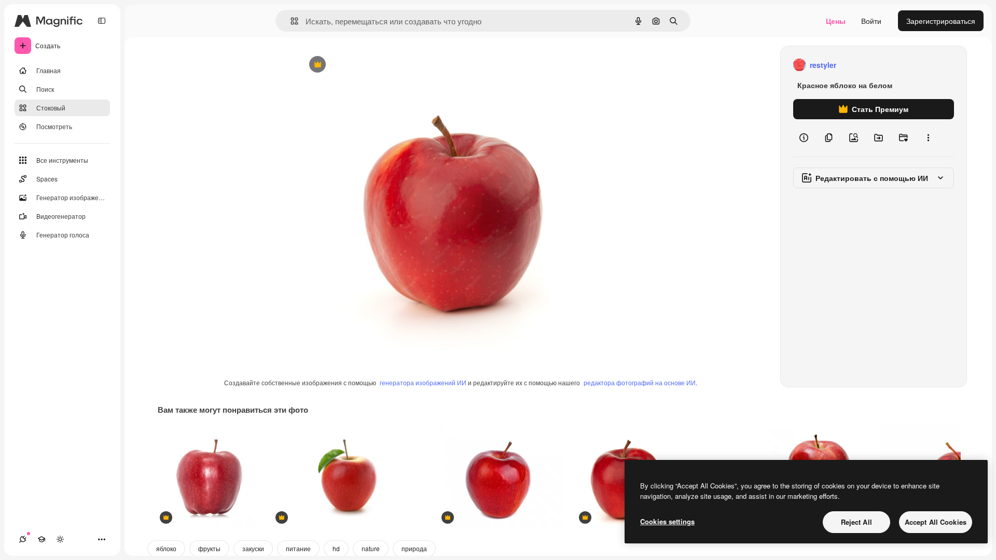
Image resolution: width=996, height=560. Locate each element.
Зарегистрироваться (940, 21)
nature (371, 548)
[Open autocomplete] (290, 21)
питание (298, 548)
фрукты (209, 548)
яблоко (166, 548)
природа (414, 548)
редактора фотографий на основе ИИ (640, 382)
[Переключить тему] (60, 539)
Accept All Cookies (935, 522)
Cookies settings (667, 521)
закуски (253, 548)
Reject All (856, 522)
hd (336, 548)
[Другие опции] (928, 138)
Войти (871, 21)
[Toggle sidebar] (101, 20)
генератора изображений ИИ (423, 382)
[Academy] (41, 539)
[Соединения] (23, 539)
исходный (368, 65)
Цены (836, 21)
